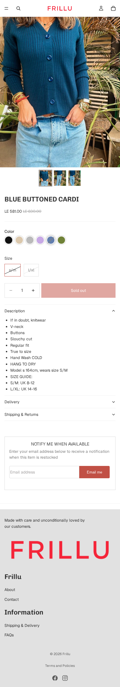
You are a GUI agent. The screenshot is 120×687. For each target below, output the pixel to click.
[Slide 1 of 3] (45, 178)
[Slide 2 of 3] (60, 178)
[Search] (18, 8)
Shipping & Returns (21, 414)
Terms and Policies (60, 665)
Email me (94, 472)
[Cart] (113, 8)
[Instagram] (65, 678)
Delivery (12, 401)
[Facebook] (55, 678)
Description (14, 310)
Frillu (66, 654)
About (9, 589)
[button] (8, 240)
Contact (11, 599)
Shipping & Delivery (22, 625)
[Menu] (6, 8)
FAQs (9, 634)
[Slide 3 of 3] (74, 178)
